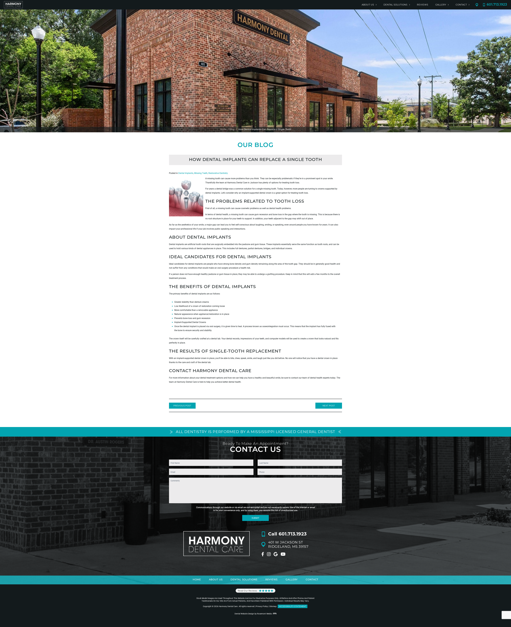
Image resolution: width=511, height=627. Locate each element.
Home (223, 129)
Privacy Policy (262, 606)
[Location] (479, 4)
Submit (255, 518)
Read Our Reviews (247, 590)
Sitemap (273, 606)
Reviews (422, 5)
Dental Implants (185, 173)
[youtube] (283, 554)
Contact (461, 5)
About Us (368, 5)
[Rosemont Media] (274, 613)
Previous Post (182, 405)
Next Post (329, 405)
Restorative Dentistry (218, 173)
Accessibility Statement (292, 606)
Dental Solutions (395, 5)
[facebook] (262, 554)
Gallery (440, 5)
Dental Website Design (244, 613)
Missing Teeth (200, 173)
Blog (231, 129)
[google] (276, 554)
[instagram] (269, 554)
